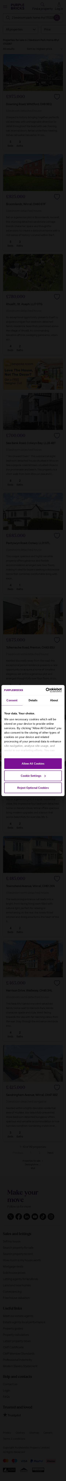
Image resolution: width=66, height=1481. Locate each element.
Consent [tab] (11, 700)
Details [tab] (33, 700)
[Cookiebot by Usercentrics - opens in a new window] (46, 690)
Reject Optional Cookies (33, 787)
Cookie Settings (31, 775)
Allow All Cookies (33, 763)
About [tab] (54, 700)
